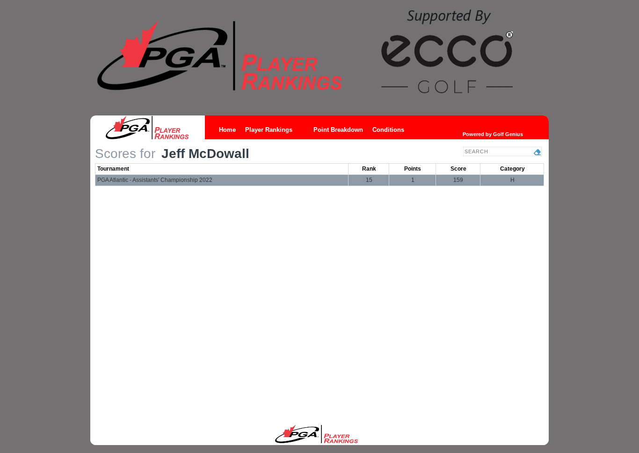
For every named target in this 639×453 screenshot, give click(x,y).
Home (227, 129)
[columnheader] (222, 168)
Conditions (388, 129)
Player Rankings (268, 129)
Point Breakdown (338, 129)
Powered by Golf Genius (493, 134)
